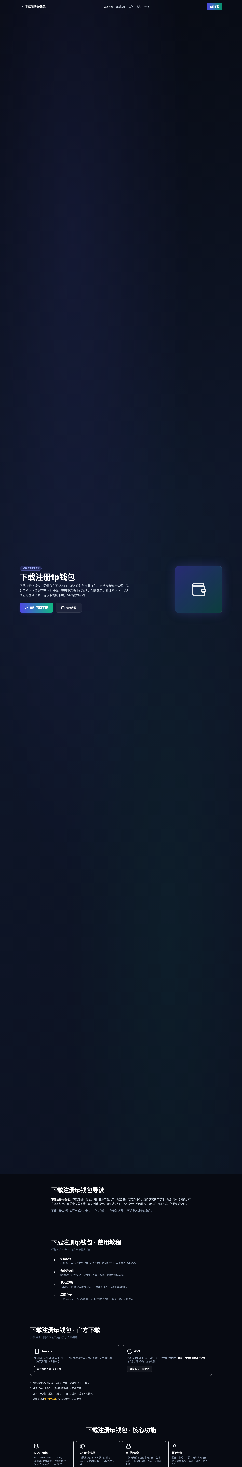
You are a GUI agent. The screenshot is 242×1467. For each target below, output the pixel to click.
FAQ (146, 6)
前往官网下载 (39, 607)
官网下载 (214, 6)
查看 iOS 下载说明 (139, 1368)
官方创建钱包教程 (81, 1249)
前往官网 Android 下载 (49, 1368)
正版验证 (120, 6)
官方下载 (108, 6)
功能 (131, 6)
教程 (138, 6)
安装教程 (71, 607)
